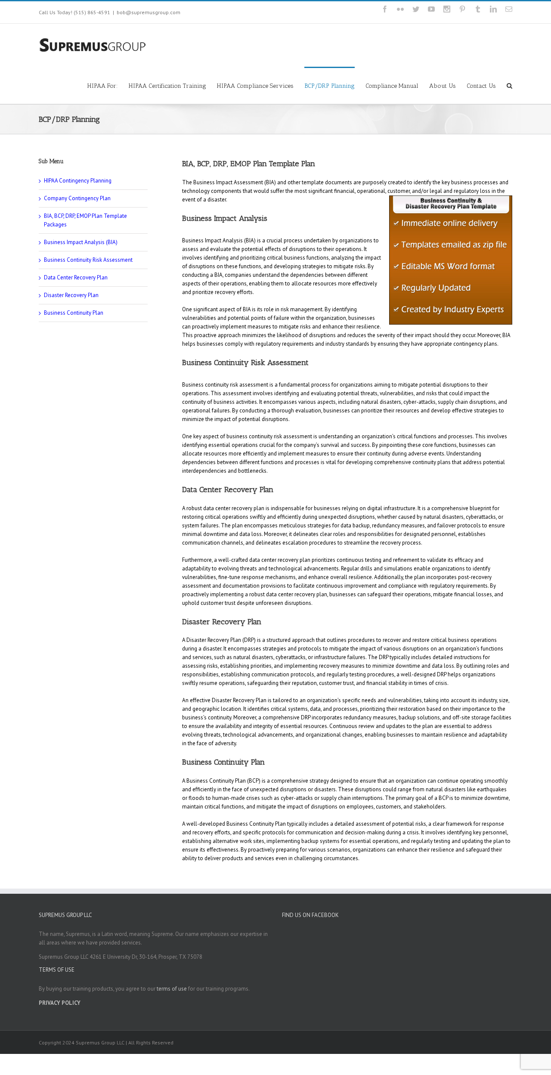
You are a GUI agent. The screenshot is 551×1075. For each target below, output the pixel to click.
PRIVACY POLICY (59, 1003)
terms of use (172, 988)
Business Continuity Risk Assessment (88, 259)
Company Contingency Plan (77, 198)
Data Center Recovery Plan (76, 277)
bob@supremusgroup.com (148, 12)
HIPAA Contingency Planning (77, 180)
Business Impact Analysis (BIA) (81, 242)
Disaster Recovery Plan (71, 295)
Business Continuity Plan (73, 312)
